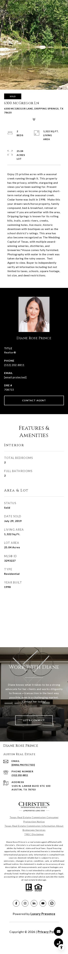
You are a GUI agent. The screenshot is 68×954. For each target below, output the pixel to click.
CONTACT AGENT (34, 400)
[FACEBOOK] (16, 903)
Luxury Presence (43, 914)
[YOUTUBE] (43, 903)
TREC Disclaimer (34, 834)
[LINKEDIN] (34, 903)
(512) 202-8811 (14, 364)
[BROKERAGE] (52, 903)
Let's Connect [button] (34, 720)
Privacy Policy (48, 932)
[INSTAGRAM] (25, 903)
